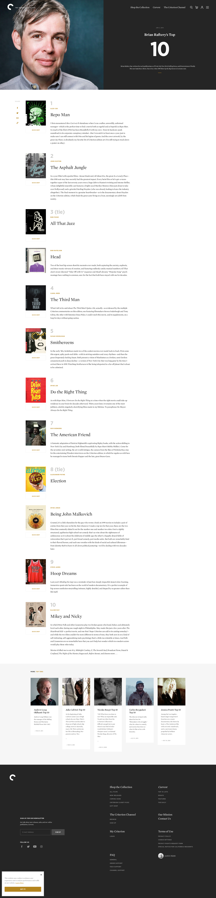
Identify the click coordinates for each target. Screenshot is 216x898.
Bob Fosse (54, 217)
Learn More (19, 883)
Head (55, 256)
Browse (113, 819)
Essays (161, 795)
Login (112, 836)
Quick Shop (36, 130)
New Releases (115, 795)
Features (162, 799)
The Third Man (64, 299)
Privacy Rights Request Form (170, 843)
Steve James (55, 567)
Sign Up (113, 823)
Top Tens (39, 671)
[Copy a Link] (17, 123)
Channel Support (117, 870)
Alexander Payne (57, 474)
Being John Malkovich (71, 514)
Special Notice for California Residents (175, 847)
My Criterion (117, 831)
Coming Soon (115, 799)
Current (156, 7)
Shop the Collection (139, 7)
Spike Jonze (55, 508)
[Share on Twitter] (17, 113)
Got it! (23, 889)
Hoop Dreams (63, 573)
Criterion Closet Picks (119, 802)
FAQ (112, 855)
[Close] (41, 874)
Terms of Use (165, 831)
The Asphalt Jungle (68, 167)
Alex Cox (54, 108)
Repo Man (60, 114)
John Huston (55, 161)
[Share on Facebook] (17, 108)
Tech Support (115, 867)
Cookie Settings (165, 840)
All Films (114, 792)
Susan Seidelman (57, 336)
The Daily (162, 802)
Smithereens (62, 342)
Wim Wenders (56, 428)
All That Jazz (62, 223)
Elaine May (55, 610)
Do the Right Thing (68, 392)
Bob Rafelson (56, 250)
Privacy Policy (164, 836)
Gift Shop (114, 806)
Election (58, 481)
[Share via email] (17, 118)
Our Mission (165, 814)
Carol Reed (55, 293)
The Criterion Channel (174, 7)
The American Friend (70, 434)
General (113, 859)
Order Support (116, 863)
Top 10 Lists (163, 792)
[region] (23, 883)
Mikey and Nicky (66, 616)
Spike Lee (54, 385)
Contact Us (164, 818)
